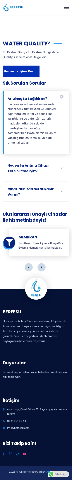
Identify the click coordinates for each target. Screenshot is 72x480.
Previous (29, 267)
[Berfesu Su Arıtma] (13, 7)
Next (41, 267)
